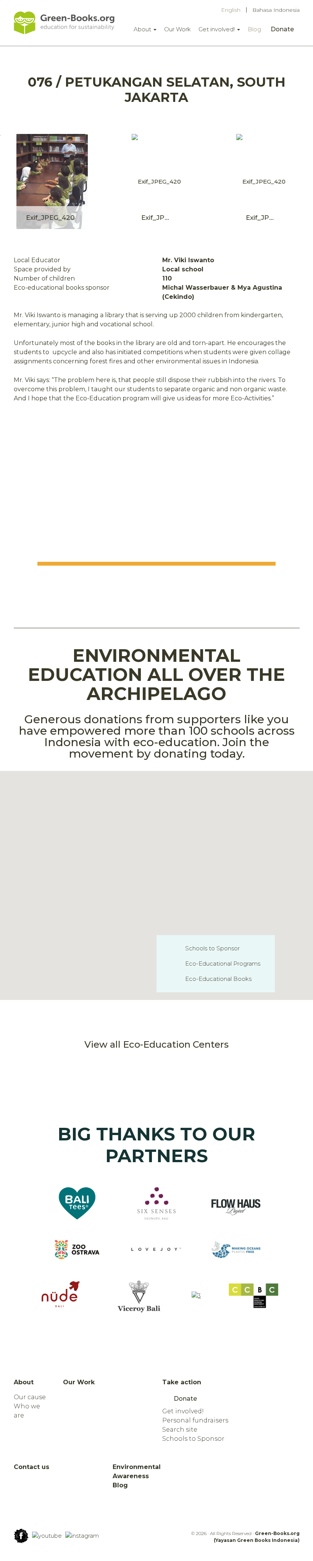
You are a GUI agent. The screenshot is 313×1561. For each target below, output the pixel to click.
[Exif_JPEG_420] (52, 181)
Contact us (31, 1467)
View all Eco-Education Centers (156, 1044)
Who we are (27, 1411)
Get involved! (217, 29)
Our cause (30, 1397)
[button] (194, 873)
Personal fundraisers (195, 1420)
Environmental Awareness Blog (137, 1476)
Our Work (177, 29)
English (230, 10)
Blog (254, 29)
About (143, 29)
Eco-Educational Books (218, 978)
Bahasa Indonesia (276, 10)
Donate (282, 29)
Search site (179, 1429)
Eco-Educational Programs (222, 963)
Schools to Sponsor (212, 948)
